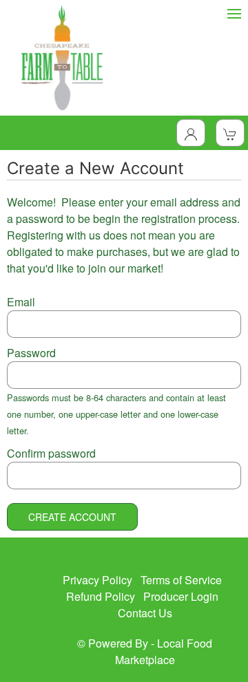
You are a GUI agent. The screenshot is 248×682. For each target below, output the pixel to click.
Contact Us (145, 613)
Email (21, 302)
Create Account (72, 517)
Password (31, 353)
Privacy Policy (97, 580)
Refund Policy (100, 596)
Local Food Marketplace (164, 651)
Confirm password (51, 453)
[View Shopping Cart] (230, 133)
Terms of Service (181, 580)
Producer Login (180, 596)
